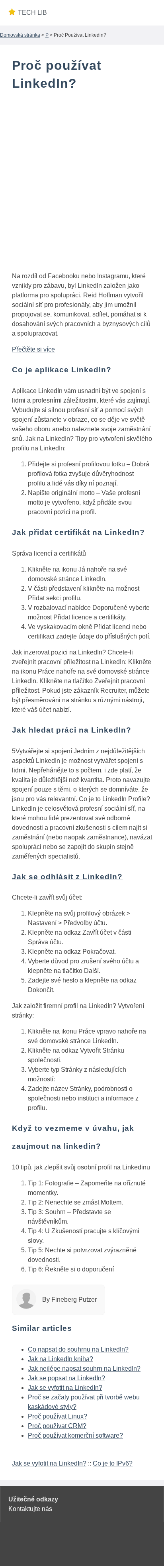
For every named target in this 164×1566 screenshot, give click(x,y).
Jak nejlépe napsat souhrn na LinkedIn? (84, 1368)
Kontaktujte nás (30, 1508)
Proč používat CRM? (57, 1426)
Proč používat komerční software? (75, 1435)
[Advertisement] (82, 183)
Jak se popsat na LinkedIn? (66, 1378)
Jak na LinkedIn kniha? (60, 1359)
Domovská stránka (20, 35)
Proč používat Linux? (57, 1416)
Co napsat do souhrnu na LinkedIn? (78, 1349)
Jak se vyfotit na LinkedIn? (65, 1387)
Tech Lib (32, 12)
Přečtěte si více (33, 349)
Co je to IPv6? (113, 1463)
